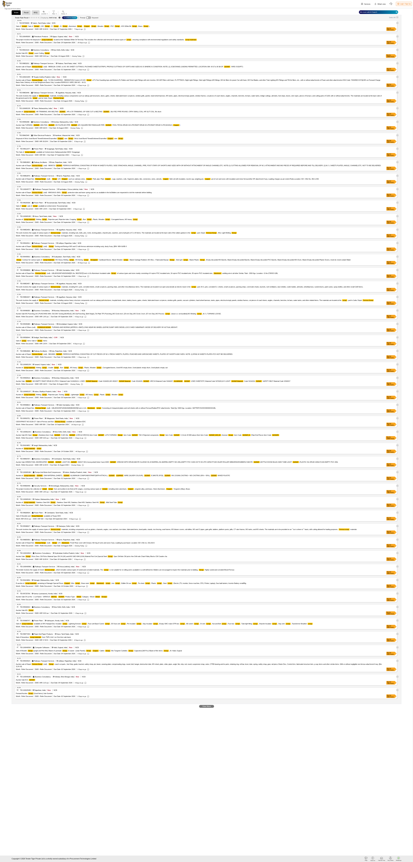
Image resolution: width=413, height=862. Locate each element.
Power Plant (38, 149)
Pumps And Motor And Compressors (48, 472)
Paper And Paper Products (43, 634)
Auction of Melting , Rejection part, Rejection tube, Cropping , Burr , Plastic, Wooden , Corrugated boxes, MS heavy (76, 219)
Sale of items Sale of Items (31, 341)
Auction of (28, 448)
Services (367, 4)
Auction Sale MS (24, 610)
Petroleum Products (41, 36)
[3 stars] (34, 17)
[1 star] (30, 17)
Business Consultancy (41, 50)
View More (206, 706)
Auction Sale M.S (25, 680)
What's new (381, 4)
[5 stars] (38, 17)
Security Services (40, 486)
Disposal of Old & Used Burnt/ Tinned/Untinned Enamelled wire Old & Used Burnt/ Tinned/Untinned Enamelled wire (69, 138)
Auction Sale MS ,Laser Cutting (32, 53)
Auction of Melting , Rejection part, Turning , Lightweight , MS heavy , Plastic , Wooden (69, 395)
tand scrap (53, 18)
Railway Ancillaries (40, 162)
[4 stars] (36, 17)
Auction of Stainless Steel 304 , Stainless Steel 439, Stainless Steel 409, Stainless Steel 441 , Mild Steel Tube (69, 502)
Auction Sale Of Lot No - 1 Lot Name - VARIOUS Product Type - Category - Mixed (61, 597)
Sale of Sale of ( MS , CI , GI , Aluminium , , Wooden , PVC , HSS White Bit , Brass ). (83, 26)
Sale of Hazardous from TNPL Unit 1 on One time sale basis (43, 637)
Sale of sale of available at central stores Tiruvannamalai (41, 206)
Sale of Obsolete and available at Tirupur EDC (38, 516)
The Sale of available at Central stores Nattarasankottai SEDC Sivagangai (48, 152)
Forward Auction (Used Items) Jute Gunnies (34, 693)
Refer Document (27, 29)
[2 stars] (32, 17)
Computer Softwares (42, 647)
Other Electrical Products (42, 135)
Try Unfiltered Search (70, 17)
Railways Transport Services (43, 63)
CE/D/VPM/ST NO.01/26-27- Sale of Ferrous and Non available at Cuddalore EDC (51, 422)
